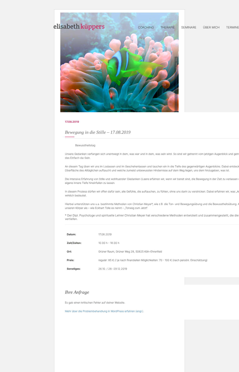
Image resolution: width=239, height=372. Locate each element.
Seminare (188, 27)
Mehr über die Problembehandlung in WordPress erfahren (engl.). (104, 311)
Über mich (211, 27)
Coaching (146, 27)
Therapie (167, 27)
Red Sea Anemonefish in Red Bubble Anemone (176, 91)
